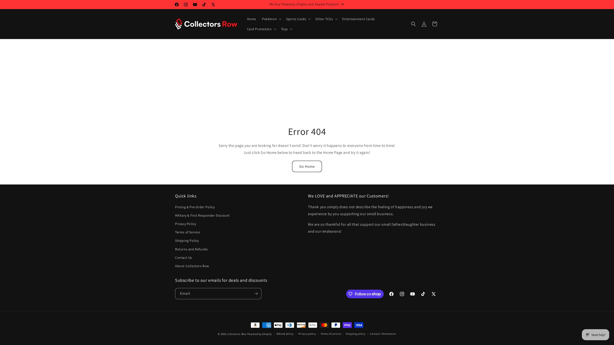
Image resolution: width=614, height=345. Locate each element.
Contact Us (183, 257)
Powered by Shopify (259, 334)
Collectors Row (237, 334)
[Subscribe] (256, 293)
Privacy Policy (185, 224)
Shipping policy (356, 333)
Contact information (383, 333)
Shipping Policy (187, 240)
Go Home (307, 166)
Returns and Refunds (191, 249)
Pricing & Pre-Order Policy (195, 207)
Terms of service (331, 333)
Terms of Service (187, 232)
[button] (271, 19)
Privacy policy (307, 333)
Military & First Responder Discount (202, 215)
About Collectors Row (192, 266)
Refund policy (285, 333)
